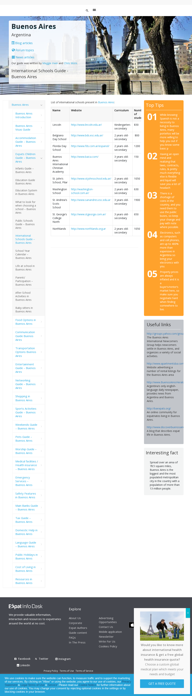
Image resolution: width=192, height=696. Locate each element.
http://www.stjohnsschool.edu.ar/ (91, 178)
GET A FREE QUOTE (162, 684)
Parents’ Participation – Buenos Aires (24, 281)
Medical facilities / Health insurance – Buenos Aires (26, 465)
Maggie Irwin (50, 63)
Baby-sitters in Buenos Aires (24, 309)
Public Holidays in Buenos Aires (26, 556)
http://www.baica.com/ (84, 156)
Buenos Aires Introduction (23, 115)
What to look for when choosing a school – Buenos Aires (25, 207)
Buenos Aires (106, 102)
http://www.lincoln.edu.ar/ (86, 124)
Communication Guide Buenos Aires (25, 336)
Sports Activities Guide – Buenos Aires (25, 412)
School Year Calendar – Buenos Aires (23, 254)
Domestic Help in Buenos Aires (26, 532)
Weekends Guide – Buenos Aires (26, 426)
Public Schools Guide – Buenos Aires (25, 224)
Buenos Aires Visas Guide (23, 127)
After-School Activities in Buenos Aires (23, 296)
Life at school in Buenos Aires (25, 267)
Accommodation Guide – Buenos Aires (25, 141)
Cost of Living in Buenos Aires (25, 569)
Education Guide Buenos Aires (25, 181)
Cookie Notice (87, 684)
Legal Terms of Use (32, 684)
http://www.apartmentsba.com (165, 363)
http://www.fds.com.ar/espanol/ (90, 146)
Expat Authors (78, 628)
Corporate (75, 623)
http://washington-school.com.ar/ (82, 191)
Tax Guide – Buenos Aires (23, 520)
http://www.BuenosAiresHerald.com (168, 382)
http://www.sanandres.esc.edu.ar (90, 200)
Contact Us (106, 627)
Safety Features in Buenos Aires (25, 495)
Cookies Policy (108, 646)
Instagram (64, 659)
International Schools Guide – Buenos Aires (25, 239)
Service (52, 684)
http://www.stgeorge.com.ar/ (88, 214)
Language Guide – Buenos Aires (25, 544)
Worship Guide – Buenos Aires (26, 451)
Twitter (43, 658)
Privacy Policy (51, 670)
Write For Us (107, 641)
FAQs (72, 637)
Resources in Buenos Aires (23, 581)
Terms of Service (84, 670)
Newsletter (106, 636)
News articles (24, 57)
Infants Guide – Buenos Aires (24, 170)
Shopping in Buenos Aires (23, 398)
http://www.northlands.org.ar (88, 228)
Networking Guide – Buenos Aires (25, 384)
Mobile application (110, 632)
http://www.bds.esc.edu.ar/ (87, 135)
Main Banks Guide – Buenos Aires (26, 507)
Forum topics (24, 50)
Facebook (24, 658)
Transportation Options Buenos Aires (25, 352)
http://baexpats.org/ (159, 408)
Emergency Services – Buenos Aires (23, 481)
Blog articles (23, 43)
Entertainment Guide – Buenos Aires (25, 368)
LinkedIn (24, 665)
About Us (75, 618)
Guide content (78, 632)
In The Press (77, 642)
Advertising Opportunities (108, 620)
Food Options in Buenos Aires (25, 321)
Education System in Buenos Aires (26, 192)
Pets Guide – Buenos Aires (23, 438)
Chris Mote (70, 63)
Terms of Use (67, 670)
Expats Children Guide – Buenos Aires (25, 157)
